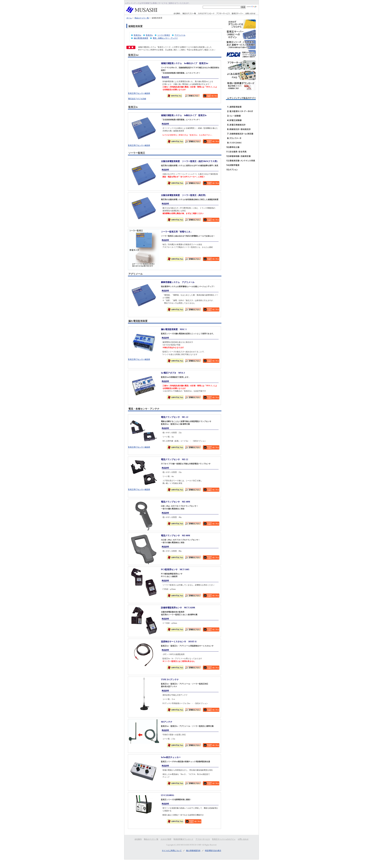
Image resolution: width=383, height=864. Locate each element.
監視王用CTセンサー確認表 (139, 93)
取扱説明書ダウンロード (183, 839)
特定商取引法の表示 (213, 850)
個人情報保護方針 (193, 850)
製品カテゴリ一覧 (151, 839)
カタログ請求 (166, 839)
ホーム (129, 18)
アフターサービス (203, 839)
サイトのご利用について (172, 850)
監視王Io (149, 35)
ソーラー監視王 (163, 35)
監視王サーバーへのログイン (223, 839)
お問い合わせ (243, 839)
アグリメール (180, 35)
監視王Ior (137, 35)
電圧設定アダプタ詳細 (137, 99)
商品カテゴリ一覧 (141, 18)
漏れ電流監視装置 (141, 38)
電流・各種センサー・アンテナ (165, 38)
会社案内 (138, 839)
